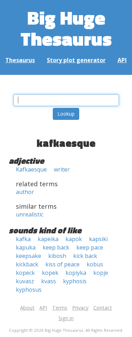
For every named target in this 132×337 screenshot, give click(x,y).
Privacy (80, 307)
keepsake (28, 256)
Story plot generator (76, 60)
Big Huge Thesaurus (66, 28)
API (122, 60)
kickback (27, 264)
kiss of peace (62, 264)
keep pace (89, 247)
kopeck (25, 273)
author (25, 192)
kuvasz (25, 281)
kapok (73, 239)
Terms (59, 307)
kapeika (48, 239)
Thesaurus (20, 60)
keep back (56, 247)
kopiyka (75, 273)
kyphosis (75, 281)
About (27, 307)
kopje (100, 273)
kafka (23, 239)
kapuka (26, 247)
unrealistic (29, 214)
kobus (95, 264)
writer (62, 169)
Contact (102, 307)
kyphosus (29, 289)
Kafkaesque (31, 169)
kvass (48, 281)
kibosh (57, 256)
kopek (50, 273)
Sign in (66, 318)
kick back (85, 256)
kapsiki (98, 239)
